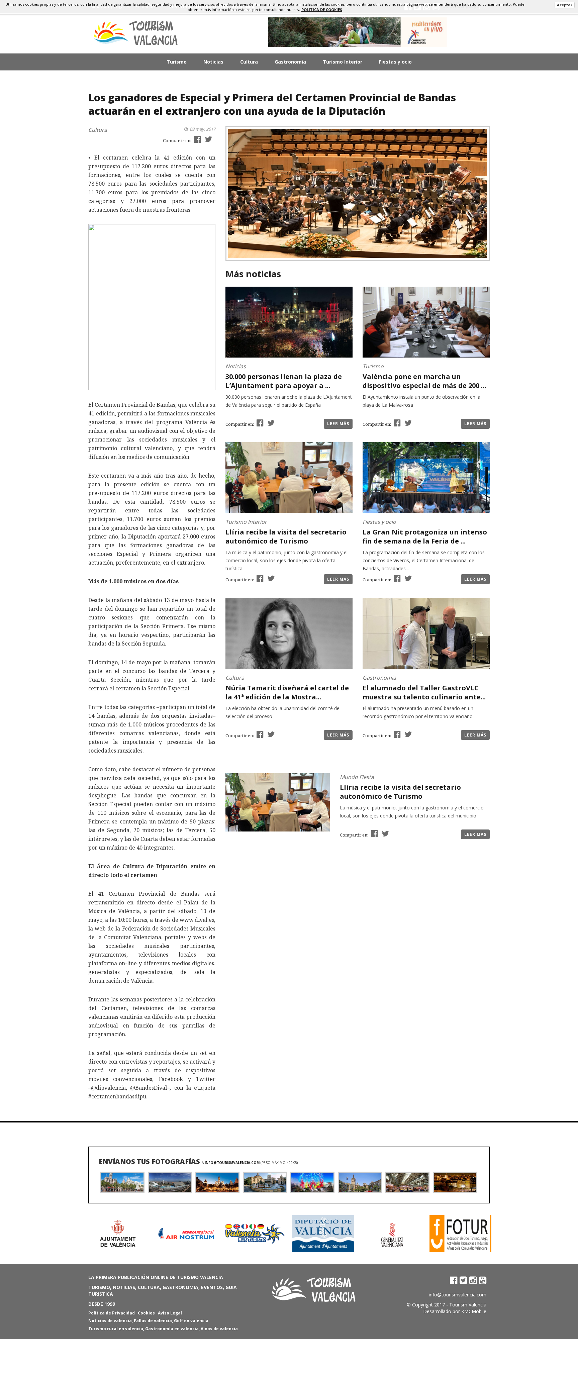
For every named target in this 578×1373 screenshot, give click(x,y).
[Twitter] (463, 1280)
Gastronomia (290, 62)
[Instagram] (473, 1280)
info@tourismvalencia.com (232, 1162)
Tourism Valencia (467, 1304)
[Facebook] (453, 1280)
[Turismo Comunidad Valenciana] (357, 32)
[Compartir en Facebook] (196, 138)
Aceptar (564, 4)
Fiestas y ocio (395, 62)
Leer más (338, 423)
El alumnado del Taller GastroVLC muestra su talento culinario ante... (424, 692)
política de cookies (321, 9)
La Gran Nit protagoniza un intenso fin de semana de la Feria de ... (425, 536)
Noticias (213, 62)
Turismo (177, 62)
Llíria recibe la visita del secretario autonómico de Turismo (286, 536)
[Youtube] (482, 1280)
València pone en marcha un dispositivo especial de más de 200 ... (424, 381)
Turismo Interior (342, 62)
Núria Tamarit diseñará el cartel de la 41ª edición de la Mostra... (287, 692)
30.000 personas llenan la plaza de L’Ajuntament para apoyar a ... (283, 381)
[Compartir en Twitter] (207, 138)
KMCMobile (473, 1311)
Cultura (249, 62)
